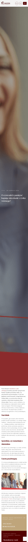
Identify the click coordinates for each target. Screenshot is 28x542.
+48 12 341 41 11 (7, 524)
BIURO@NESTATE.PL (9, 526)
